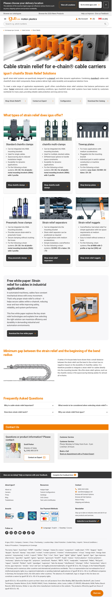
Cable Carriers (26, 30)
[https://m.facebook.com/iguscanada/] (6, 532)
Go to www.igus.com (89, 5)
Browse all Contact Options (84, 494)
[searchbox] (54, 24)
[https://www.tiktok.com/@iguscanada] (28, 532)
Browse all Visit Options (83, 497)
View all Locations (68, 5)
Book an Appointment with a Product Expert (77, 454)
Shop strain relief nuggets (90, 258)
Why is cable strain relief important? (19, 405)
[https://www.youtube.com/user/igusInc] (20, 532)
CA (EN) (105, 19)
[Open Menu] (5, 19)
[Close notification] (105, 5)
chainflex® (95, 78)
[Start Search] (105, 24)
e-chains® (51, 78)
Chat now (97, 593)
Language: (50, 528)
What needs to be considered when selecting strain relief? (82, 405)
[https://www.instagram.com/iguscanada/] (11, 532)
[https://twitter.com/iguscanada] (24, 532)
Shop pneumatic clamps (17, 258)
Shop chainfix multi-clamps (52, 186)
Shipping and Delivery (82, 502)
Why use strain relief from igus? (71, 412)
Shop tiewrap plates (88, 185)
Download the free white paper (21, 333)
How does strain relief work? (16, 412)
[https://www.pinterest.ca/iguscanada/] (33, 532)
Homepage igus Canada (12, 30)
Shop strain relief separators (51, 259)
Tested (11, 89)
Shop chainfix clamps (16, 185)
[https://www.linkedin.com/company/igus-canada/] (15, 532)
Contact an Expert (35, 457)
